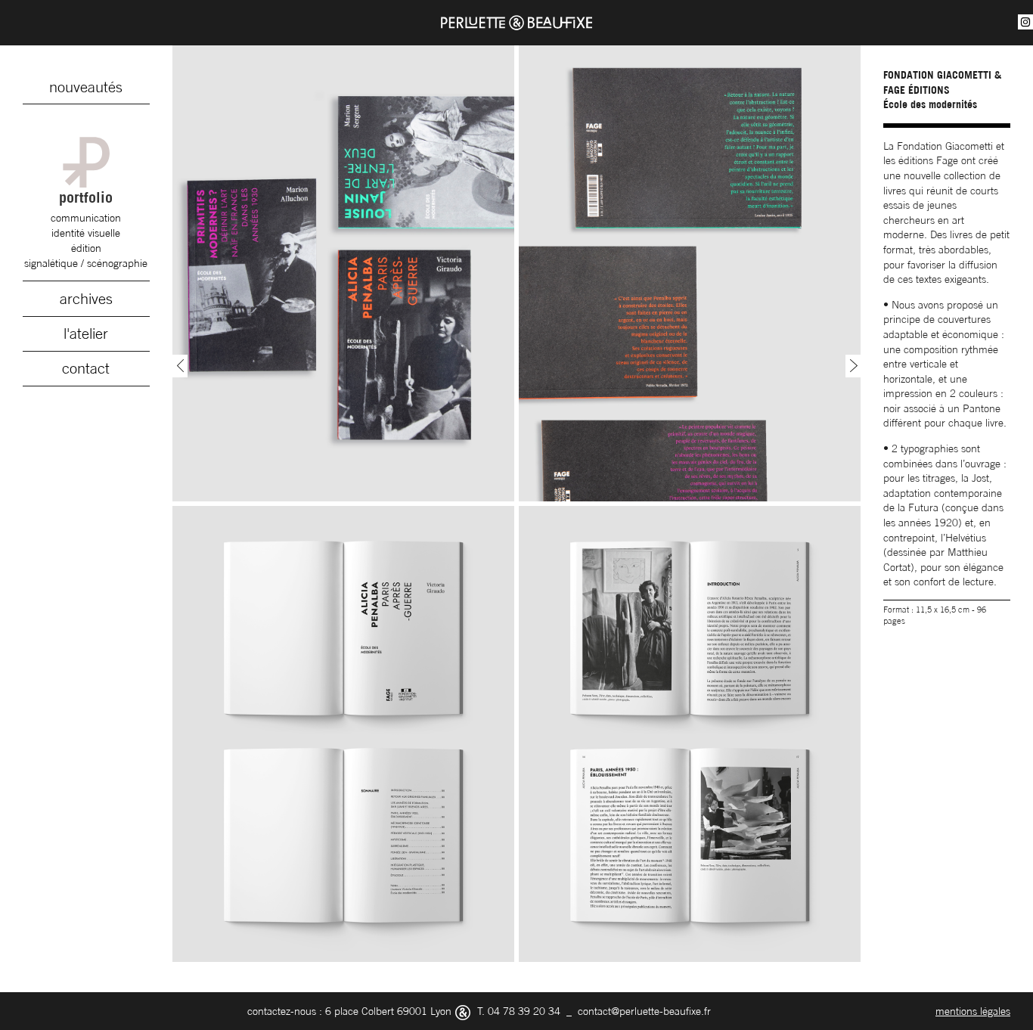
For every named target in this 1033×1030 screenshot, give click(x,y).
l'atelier (86, 333)
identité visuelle (85, 232)
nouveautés (86, 87)
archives (86, 299)
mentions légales (972, 1010)
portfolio (86, 197)
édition (86, 247)
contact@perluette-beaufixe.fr (644, 1010)
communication (86, 217)
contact (86, 368)
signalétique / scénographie (85, 262)
